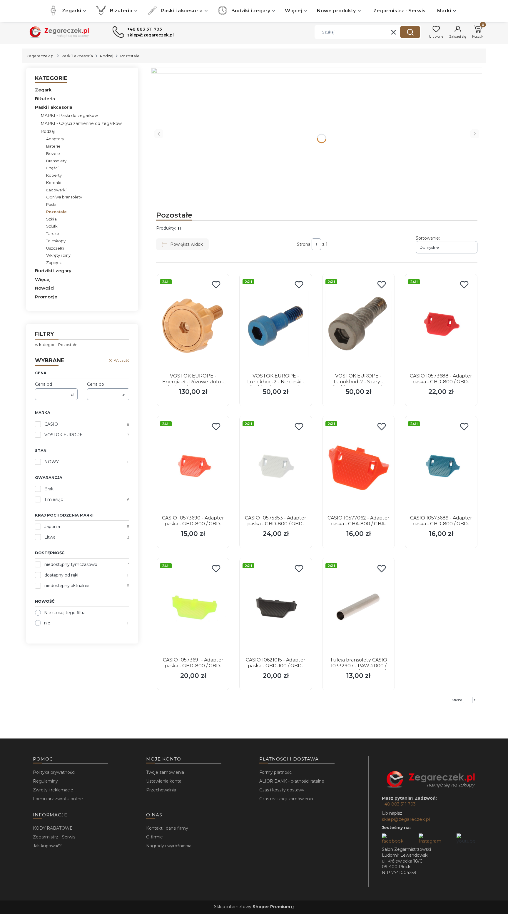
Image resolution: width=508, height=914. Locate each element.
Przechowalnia (161, 790)
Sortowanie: (428, 238)
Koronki (53, 182)
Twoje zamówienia (165, 772)
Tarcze (52, 233)
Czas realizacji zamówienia (286, 798)
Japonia (52, 526)
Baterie (53, 146)
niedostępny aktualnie (66, 585)
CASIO (51, 424)
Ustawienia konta (163, 781)
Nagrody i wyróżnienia (168, 845)
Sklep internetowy (252, 906)
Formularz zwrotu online (58, 798)
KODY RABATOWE (53, 828)
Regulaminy (45, 781)
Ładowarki (56, 190)
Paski (51, 204)
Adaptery (55, 138)
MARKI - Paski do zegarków (69, 115)
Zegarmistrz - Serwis (54, 837)
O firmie (154, 837)
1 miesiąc (53, 499)
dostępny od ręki (61, 575)
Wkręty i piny (58, 255)
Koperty (54, 175)
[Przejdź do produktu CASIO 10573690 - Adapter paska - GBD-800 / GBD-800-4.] (193, 466)
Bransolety (56, 160)
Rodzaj (106, 56)
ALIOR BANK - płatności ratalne (291, 781)
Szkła (51, 219)
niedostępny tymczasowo (70, 564)
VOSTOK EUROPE (63, 434)
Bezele (53, 153)
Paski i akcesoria (77, 56)
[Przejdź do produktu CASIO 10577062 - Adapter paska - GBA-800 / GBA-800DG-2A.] (358, 466)
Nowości (44, 288)
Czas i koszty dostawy (281, 790)
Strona (303, 244)
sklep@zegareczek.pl (406, 819)
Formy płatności (276, 772)
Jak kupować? (47, 845)
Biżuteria (45, 98)
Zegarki (44, 90)
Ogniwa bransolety (64, 197)
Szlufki (52, 226)
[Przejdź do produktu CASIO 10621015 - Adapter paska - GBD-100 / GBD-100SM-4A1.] (276, 608)
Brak (49, 489)
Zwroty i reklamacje (53, 790)
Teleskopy (56, 240)
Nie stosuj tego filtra (65, 612)
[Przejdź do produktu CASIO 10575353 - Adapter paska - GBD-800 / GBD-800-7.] (276, 466)
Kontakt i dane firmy (167, 828)
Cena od (43, 384)
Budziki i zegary (53, 270)
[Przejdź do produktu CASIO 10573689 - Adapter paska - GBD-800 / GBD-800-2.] (441, 466)
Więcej (43, 279)
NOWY (51, 461)
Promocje (46, 297)
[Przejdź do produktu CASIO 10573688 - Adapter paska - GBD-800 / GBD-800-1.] (441, 324)
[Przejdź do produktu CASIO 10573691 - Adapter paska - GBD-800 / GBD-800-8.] (193, 608)
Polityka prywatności (54, 772)
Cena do (95, 384)
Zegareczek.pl (40, 56)
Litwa (50, 537)
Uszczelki (55, 248)
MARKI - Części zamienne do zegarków (81, 123)
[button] (410, 32)
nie (47, 623)
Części (52, 168)
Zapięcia (54, 262)
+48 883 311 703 (399, 804)
